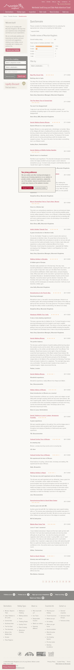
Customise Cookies (40, 188)
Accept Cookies (27, 188)
